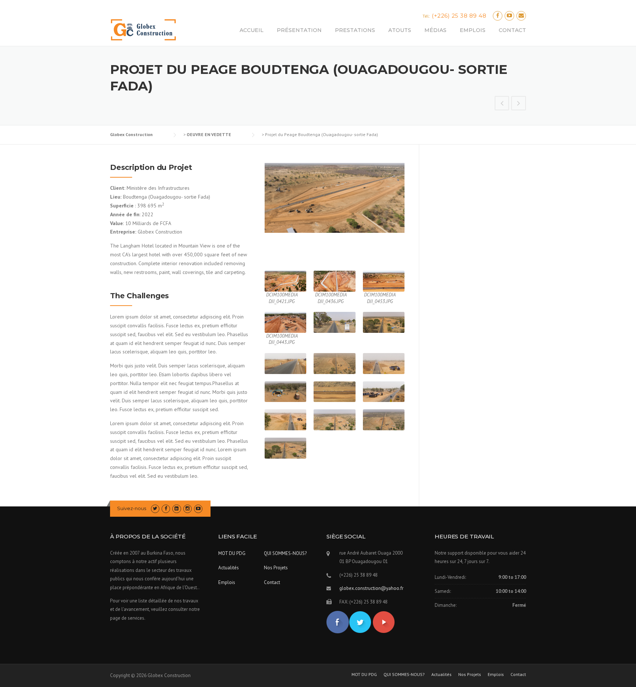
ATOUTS (399, 30)
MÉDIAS (435, 30)
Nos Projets (276, 568)
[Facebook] (497, 15)
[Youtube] (509, 15)
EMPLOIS (472, 30)
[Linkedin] (176, 508)
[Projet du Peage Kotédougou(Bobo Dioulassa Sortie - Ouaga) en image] (518, 104)
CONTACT (512, 30)
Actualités (228, 568)
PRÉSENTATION (299, 30)
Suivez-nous (131, 508)
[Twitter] (155, 508)
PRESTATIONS (355, 30)
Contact (272, 582)
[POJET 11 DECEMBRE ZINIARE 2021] (502, 104)
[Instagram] (187, 508)
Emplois (226, 582)
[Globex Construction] (143, 29)
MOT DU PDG (231, 553)
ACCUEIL (252, 30)
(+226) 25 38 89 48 (459, 15)
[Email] (521, 15)
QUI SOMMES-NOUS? (285, 553)
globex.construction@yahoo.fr (371, 588)
